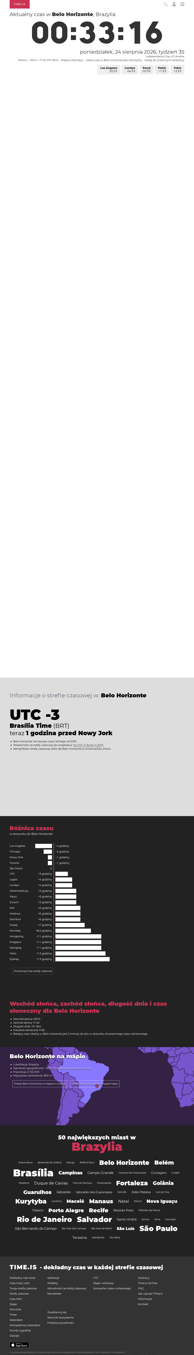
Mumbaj (15, 930)
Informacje (145, 1299)
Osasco (37, 1210)
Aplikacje (53, 1277)
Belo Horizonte (124, 1162)
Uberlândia (98, 1237)
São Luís (125, 1228)
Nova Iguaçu (162, 1201)
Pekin (162, 69)
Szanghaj (15, 947)
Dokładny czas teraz (22, 1277)
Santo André (127, 1219)
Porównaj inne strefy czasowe (33, 971)
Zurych (14, 902)
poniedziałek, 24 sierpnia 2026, (132, 52)
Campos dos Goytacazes (132, 1172)
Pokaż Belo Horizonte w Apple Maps (94, 1083)
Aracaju (70, 1162)
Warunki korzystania (60, 1317)
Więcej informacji (72, 60)
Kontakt (143, 1304)
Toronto (14, 863)
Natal (123, 1201)
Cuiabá (175, 1172)
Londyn (130, 69)
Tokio (177, 69)
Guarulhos (37, 1192)
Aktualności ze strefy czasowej (66, 1288)
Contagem (158, 1173)
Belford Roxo (87, 1162)
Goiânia (163, 1183)
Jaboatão (63, 1192)
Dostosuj (143, 1277)
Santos (145, 1219)
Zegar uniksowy (103, 1283)
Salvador (94, 1219)
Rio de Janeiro (44, 1219)
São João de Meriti (101, 1228)
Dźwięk (14, 1335)
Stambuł (15, 919)
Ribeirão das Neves (149, 1210)
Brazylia (97, 1147)
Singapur (15, 942)
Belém (164, 1162)
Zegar (13, 1304)
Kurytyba (31, 1201)
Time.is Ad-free (147, 1283)
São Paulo (16, 868)
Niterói (138, 1201)
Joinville (121, 1192)
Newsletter (54, 1293)
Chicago (15, 851)
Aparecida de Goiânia (49, 1162)
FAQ (140, 1288)
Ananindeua (26, 1162)
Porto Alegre (66, 1210)
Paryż (147, 69)
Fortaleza (132, 1183)
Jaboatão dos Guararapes (94, 1192)
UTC (12, 873)
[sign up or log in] (174, 5)
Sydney (14, 959)
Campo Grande (100, 1173)
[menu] (182, 4)
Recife (98, 1210)
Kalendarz (16, 1320)
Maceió (75, 1201)
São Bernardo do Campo (36, 1228)
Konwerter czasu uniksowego (112, 1288)
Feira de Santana (82, 1183)
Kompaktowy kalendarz (25, 1325)
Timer (13, 1314)
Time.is (19, 4)
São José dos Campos (74, 1228)
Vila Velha (114, 1237)
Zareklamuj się (56, 1312)
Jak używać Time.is (150, 1293)
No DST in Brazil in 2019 (88, 745)
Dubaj (13, 925)
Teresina (79, 1238)
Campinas (71, 1173)
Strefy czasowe (19, 1293)
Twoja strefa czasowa (23, 1288)
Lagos (13, 879)
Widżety (52, 1283)
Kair (12, 908)
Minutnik (15, 1309)
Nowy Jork (16, 857)
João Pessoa (141, 1192)
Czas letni (16, 1299)
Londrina (57, 1201)
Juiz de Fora (162, 1192)
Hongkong (16, 936)
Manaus (101, 1201)
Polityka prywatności (60, 1322)
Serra (157, 1219)
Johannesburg (19, 890)
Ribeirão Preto (123, 1210)
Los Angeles (108, 69)
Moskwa (15, 913)
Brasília (33, 1173)
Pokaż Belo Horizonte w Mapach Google (39, 1083)
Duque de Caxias (51, 1183)
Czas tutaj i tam (20, 1283)
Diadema (24, 1183)
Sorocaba (170, 1219)
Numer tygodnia (20, 1330)
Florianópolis (104, 1183)
